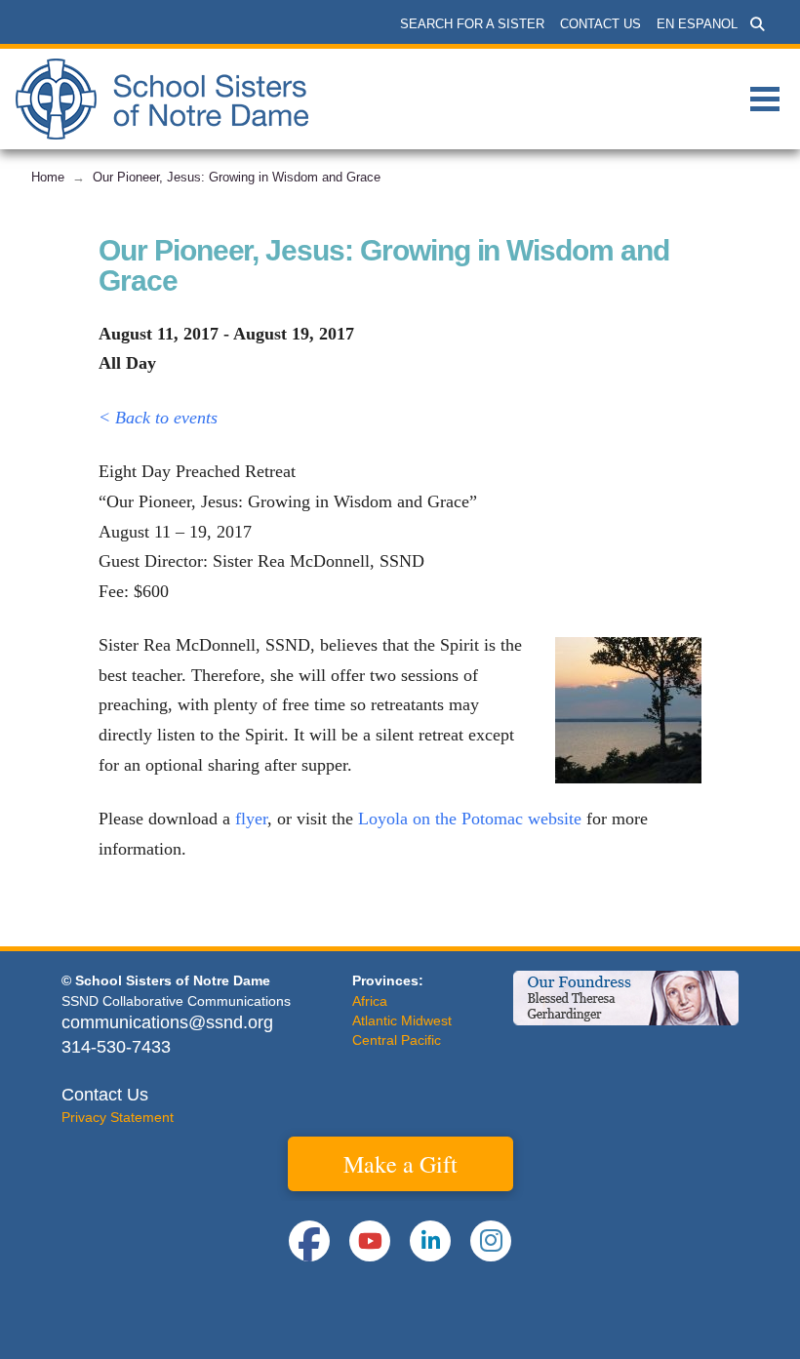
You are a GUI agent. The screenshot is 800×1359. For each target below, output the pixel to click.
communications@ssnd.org (167, 1022)
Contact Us (104, 1094)
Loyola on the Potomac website (469, 818)
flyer (251, 818)
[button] (757, 24)
